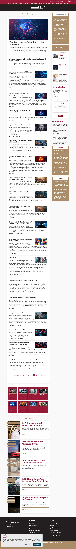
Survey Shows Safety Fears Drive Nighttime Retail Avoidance (35, 499)
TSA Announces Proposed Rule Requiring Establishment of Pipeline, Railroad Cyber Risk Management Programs (28, 60)
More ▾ (53, 3)
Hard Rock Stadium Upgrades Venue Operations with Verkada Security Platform (35, 480)
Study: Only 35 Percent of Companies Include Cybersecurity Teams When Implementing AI (18, 94)
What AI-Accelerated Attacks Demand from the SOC (60, 168)
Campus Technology (34, 523)
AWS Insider (32, 522)
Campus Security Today (55, 522)
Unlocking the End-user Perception (16, 313)
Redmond (52, 528)
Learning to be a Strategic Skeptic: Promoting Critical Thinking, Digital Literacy (20, 240)
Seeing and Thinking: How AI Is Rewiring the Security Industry (61, 172)
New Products (60, 48)
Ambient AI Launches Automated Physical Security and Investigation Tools (22, 397)
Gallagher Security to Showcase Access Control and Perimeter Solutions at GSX (23, 410)
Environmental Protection (56, 523)
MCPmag (52, 525)
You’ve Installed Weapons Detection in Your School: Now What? (61, 186)
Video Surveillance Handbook (60, 189)
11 (44, 375)
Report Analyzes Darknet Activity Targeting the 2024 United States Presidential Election (20, 178)
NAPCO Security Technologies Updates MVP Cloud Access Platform (32, 410)
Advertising (59, 3)
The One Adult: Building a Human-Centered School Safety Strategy (61, 152)
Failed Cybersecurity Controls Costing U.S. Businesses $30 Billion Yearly (20, 73)
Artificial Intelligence (11, 462)
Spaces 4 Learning (54, 530)
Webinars (21, 3)
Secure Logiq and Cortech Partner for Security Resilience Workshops (12, 409)
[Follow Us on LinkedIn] (69, 1)
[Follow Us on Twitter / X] (70, 1)
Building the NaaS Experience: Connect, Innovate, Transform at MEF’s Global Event (27, 360)
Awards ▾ (27, 3)
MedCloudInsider (33, 527)
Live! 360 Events (33, 525)
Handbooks (41, 3)
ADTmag (52, 520)
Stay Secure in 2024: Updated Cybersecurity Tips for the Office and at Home (20, 141)
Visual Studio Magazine (55, 535)
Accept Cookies (37, 544)
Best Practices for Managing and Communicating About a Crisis (60, 164)
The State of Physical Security (60, 181)
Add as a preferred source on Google (56, 1)
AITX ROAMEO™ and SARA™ (62, 65)
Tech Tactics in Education (55, 532)
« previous (16, 375)
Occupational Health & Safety (56, 527)
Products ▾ (47, 3)
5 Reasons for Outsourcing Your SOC (17, 330)
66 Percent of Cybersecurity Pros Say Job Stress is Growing (20, 193)
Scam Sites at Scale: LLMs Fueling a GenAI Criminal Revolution (22, 297)
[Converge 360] (12, 522)
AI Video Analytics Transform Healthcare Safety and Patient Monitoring (32, 397)
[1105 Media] (10, 527)
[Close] (40, 535)
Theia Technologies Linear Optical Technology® (62, 54)
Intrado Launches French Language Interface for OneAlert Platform (12, 396)
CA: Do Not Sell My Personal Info (55, 542)
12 (26, 378)
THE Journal (53, 534)
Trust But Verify (12, 258)
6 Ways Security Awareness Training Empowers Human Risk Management (27, 43)
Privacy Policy (61, 103)
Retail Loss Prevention (11, 460)
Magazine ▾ (14, 3)
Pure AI (31, 528)
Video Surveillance (10, 481)
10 (41, 375)
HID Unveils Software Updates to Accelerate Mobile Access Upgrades (42, 397)
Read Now (24, 434)
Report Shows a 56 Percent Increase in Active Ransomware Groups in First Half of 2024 (19, 343)
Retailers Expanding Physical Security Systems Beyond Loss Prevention (33, 461)
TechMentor (32, 532)
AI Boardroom (32, 520)
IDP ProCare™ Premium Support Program (63, 75)
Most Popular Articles (57, 121)
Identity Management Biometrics (13, 427)
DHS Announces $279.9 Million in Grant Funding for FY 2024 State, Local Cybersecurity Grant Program (20, 223)
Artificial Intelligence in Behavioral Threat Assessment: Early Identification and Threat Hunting (61, 157)
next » (30, 378)
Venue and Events (10, 478)
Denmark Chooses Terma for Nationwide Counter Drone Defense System (43, 410)
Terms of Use (45, 542)
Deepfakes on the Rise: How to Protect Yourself (19, 125)
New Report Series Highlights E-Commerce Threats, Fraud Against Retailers (20, 111)
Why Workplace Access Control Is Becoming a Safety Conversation (32, 424)
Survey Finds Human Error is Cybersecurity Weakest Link (20, 157)
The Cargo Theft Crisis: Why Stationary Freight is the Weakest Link (60, 197)
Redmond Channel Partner (35, 530)
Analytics (9, 446)
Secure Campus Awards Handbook (59, 193)
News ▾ (9, 3)
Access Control (10, 483)
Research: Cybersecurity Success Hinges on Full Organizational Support (19, 207)
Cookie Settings (27, 544)
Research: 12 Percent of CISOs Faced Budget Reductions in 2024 (23, 280)
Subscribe (66, 3)
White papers (34, 3)
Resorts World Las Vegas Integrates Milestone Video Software (32, 443)
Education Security (10, 497)
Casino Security (10, 441)
